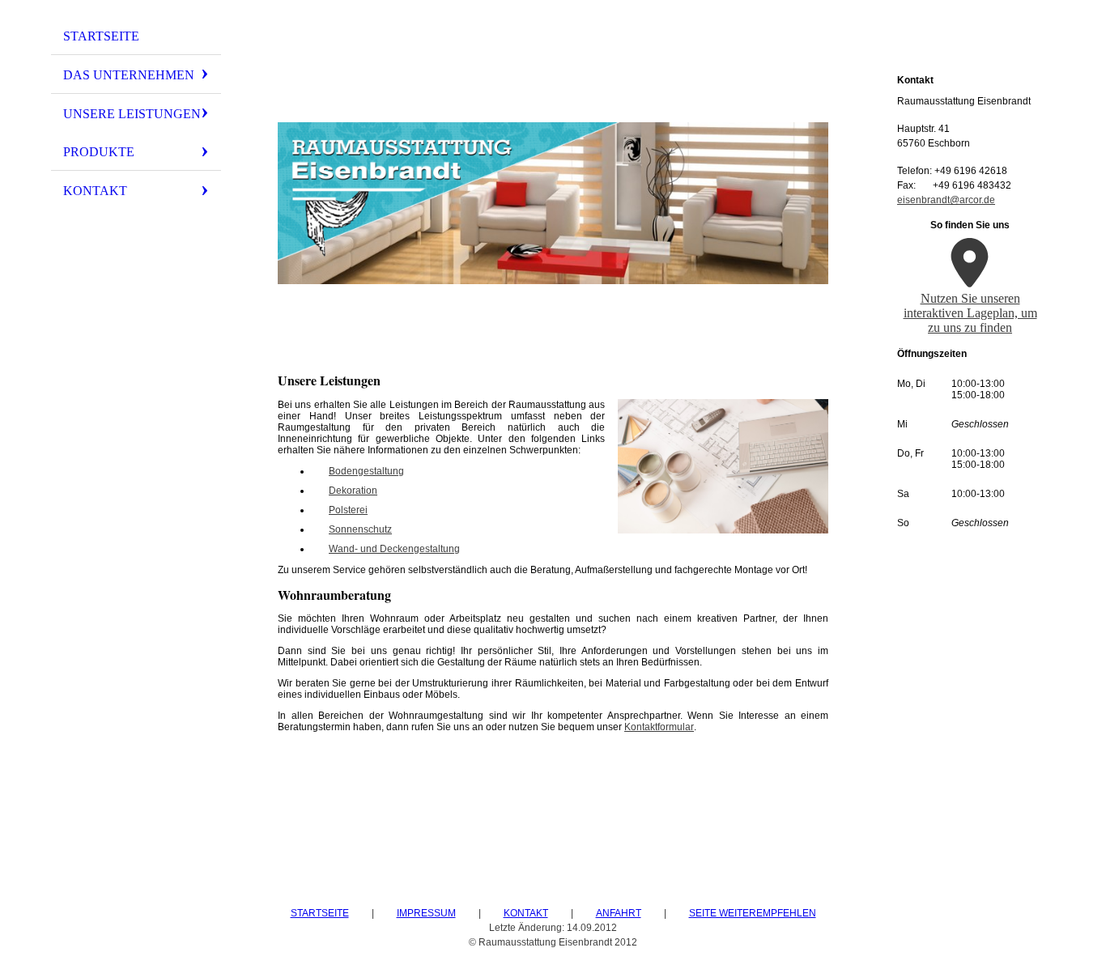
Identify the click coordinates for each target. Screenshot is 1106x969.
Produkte (98, 152)
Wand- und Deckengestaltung (394, 549)
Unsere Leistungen (132, 114)
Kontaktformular (659, 727)
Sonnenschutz (360, 529)
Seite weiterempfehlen (752, 913)
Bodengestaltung (366, 471)
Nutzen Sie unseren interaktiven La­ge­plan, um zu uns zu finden (970, 312)
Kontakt (95, 191)
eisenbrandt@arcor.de (946, 200)
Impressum (426, 913)
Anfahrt (618, 913)
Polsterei (348, 510)
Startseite (101, 36)
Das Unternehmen (128, 75)
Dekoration (353, 490)
